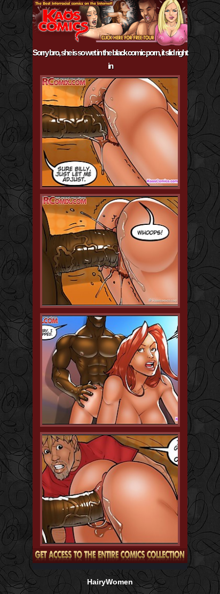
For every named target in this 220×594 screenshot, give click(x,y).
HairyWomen (110, 581)
